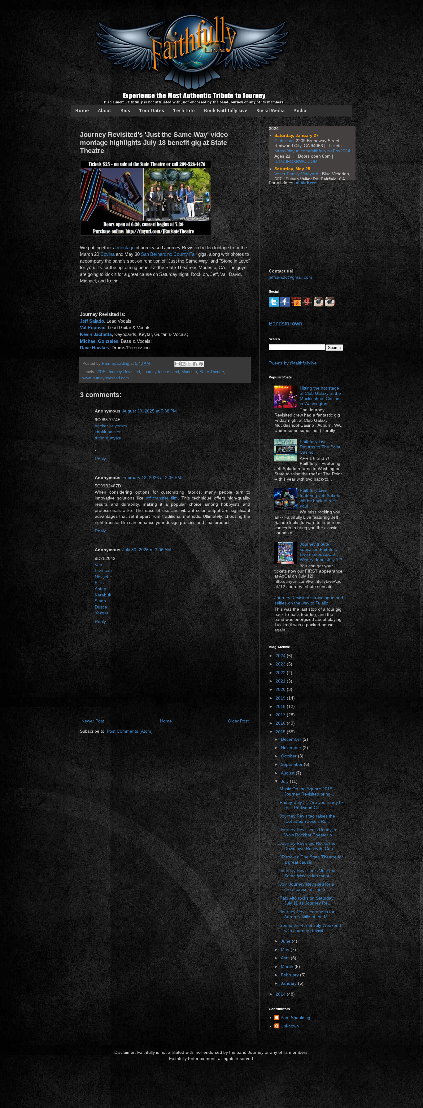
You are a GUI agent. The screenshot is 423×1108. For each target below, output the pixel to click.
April (286, 957)
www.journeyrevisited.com (105, 378)
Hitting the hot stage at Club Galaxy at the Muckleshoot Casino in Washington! (320, 396)
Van (98, 564)
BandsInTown (285, 324)
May (285, 949)
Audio (300, 110)
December (292, 739)
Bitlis (99, 582)
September (292, 764)
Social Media (270, 110)
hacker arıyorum (111, 425)
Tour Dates (151, 110)
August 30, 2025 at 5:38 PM (149, 410)
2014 (281, 994)
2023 (281, 663)
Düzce (101, 606)
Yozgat (101, 612)
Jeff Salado (92, 321)
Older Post (238, 720)
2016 (281, 723)
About (104, 110)
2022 (281, 672)
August (288, 772)
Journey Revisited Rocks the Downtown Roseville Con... (308, 846)
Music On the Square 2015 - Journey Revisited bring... (307, 791)
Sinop (100, 600)
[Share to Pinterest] (201, 364)
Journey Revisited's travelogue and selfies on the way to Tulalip (308, 600)
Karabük (103, 594)
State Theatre (211, 372)
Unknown (290, 1025)
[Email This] (177, 364)
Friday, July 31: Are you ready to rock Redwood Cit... (311, 805)
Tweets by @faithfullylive (293, 362)
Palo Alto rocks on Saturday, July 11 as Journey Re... (307, 901)
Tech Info (184, 110)
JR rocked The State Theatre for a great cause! (311, 859)
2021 (281, 680)
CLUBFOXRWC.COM (297, 161)
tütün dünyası (108, 437)
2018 (281, 706)
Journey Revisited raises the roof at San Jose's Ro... (307, 819)
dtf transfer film (162, 497)
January (289, 983)
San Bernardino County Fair (169, 254)
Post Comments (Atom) (130, 731)
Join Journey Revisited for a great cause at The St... (307, 887)
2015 (101, 372)
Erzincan (103, 570)
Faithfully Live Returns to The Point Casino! (320, 447)
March (287, 966)
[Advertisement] (300, 226)
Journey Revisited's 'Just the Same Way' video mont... (307, 873)
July (285, 781)
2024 (281, 655)
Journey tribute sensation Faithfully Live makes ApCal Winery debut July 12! (321, 552)
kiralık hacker (108, 431)
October (289, 755)
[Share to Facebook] (195, 364)
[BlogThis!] (183, 364)
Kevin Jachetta (96, 334)
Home (82, 110)
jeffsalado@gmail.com (290, 277)
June (286, 941)
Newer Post (92, 720)
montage (125, 247)
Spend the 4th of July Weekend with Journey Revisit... (310, 928)
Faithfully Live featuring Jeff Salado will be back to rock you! (320, 498)
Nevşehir (103, 576)
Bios (125, 110)
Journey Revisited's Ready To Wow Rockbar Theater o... (309, 832)
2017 (281, 714)
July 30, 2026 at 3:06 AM (146, 549)
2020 (281, 689)
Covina (107, 254)
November (292, 747)
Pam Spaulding (295, 1017)
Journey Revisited (124, 372)
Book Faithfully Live (225, 110)
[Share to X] (189, 364)
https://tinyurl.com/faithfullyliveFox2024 (312, 150)
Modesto (189, 372)
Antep (100, 588)
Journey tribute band (160, 372)
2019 (281, 698)
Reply (100, 458)
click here (306, 182)
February (290, 974)
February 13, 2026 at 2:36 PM (151, 477)
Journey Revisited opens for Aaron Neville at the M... (307, 914)
